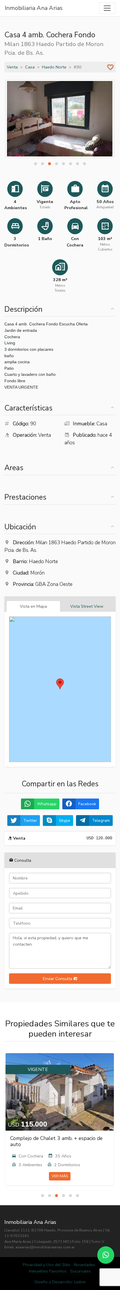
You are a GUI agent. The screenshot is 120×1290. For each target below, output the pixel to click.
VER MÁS (60, 1176)
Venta (12, 67)
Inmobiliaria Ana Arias (34, 8)
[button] (35, 164)
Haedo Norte (54, 67)
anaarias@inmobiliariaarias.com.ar (45, 1247)
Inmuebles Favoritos (48, 1271)
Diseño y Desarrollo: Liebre (60, 1282)
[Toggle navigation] (107, 8)
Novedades (84, 1265)
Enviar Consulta (58, 978)
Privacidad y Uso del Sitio (46, 1265)
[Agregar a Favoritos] (110, 67)
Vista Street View (86, 606)
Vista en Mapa (33, 606)
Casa (30, 67)
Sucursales (80, 1271)
